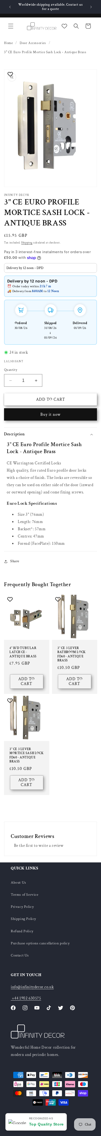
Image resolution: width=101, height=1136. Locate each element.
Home (8, 43)
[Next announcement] (91, 7)
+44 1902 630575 (26, 998)
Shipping (27, 243)
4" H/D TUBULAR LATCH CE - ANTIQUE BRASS (23, 652)
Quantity (10, 370)
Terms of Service (25, 894)
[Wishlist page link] (64, 26)
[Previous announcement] (10, 7)
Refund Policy (22, 931)
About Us (18, 882)
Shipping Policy (23, 918)
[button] (11, 26)
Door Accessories (33, 43)
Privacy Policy (22, 906)
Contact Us (20, 955)
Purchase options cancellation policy (40, 943)
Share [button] (14, 561)
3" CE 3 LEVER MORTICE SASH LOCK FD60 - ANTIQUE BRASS (26, 755)
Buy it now (50, 414)
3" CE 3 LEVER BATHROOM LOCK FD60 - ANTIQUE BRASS (71, 654)
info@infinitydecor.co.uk (32, 987)
